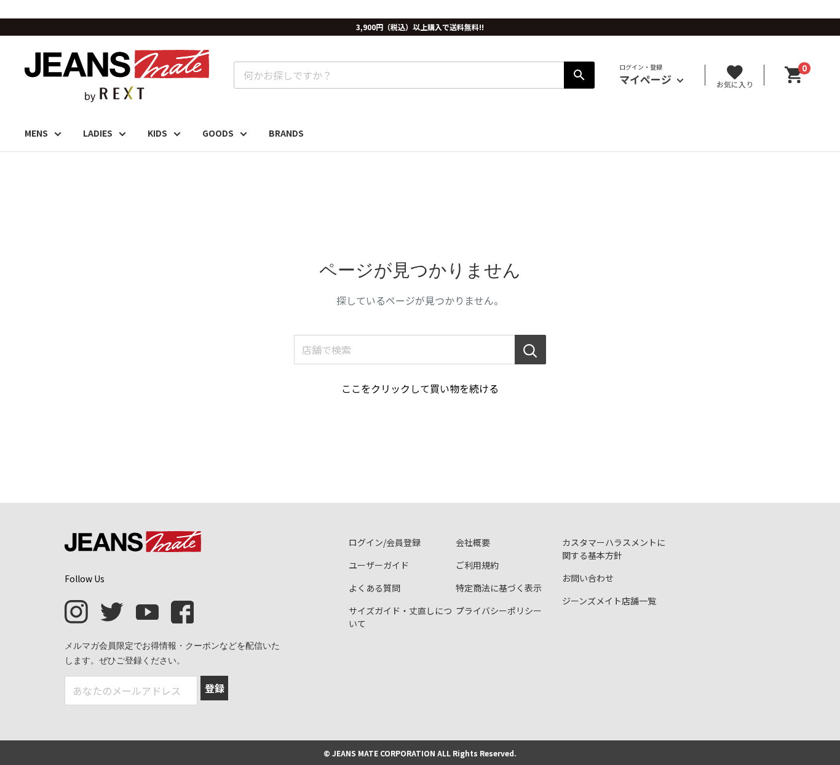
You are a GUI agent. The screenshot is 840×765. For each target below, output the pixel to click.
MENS (36, 133)
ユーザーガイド (379, 565)
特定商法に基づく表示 (499, 588)
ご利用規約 (477, 565)
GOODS (218, 133)
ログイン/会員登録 (385, 542)
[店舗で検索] (530, 349)
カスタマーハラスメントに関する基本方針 (613, 548)
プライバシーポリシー (499, 610)
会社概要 (473, 542)
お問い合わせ (588, 578)
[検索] (579, 75)
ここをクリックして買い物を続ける (420, 388)
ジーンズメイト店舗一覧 (609, 601)
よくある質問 (374, 588)
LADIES (98, 133)
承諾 (126, 742)
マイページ (646, 79)
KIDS (157, 133)
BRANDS (286, 133)
